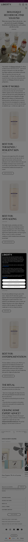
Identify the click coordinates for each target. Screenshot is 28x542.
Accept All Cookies (14, 280)
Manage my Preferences (14, 286)
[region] (13, 271)
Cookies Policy (6, 266)
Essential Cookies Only (14, 283)
